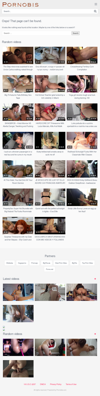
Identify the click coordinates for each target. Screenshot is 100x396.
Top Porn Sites (87, 263)
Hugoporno (22, 263)
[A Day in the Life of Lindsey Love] (18, 368)
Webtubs (9, 263)
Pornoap (34, 263)
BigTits (74, 263)
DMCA (43, 384)
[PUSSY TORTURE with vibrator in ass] (18, 347)
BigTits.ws (46, 263)
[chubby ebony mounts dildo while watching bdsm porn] (18, 313)
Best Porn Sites (61, 263)
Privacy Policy (55, 384)
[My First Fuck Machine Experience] (50, 347)
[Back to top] (93, 388)
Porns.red (49, 269)
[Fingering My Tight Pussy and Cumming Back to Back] (18, 292)
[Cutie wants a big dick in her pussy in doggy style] (50, 292)
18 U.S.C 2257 (30, 384)
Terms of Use (71, 384)
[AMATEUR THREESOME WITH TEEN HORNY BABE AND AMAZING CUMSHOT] (81, 347)
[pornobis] (20, 4)
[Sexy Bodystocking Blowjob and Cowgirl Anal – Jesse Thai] (81, 292)
